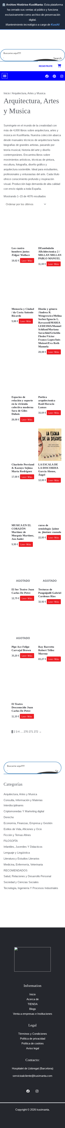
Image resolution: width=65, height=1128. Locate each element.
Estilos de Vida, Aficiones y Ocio (23, 829)
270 (26, 731)
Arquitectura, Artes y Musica (20, 794)
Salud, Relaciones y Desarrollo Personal (27, 876)
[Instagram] (37, 1091)
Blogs (32, 1009)
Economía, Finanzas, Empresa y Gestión (28, 823)
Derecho (9, 817)
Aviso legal (32, 1048)
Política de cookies (32, 1043)
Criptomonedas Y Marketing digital (24, 811)
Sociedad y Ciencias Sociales (21, 882)
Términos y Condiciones (32, 1033)
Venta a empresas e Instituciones (32, 1013)
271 (31, 731)
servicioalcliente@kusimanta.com (32, 1075)
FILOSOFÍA (11, 840)
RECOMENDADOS (15, 870)
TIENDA (33, 1004)
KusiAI (55, 24)
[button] (5, 76)
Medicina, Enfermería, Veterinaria (23, 864)
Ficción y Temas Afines (17, 835)
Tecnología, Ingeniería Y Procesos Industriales (31, 888)
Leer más (27, 260)
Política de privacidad (32, 1038)
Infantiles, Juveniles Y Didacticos (23, 846)
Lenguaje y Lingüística (17, 852)
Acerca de (33, 999)
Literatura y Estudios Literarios (21, 858)
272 (36, 731)
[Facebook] (28, 1091)
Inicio (7, 93)
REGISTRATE (46, 66)
